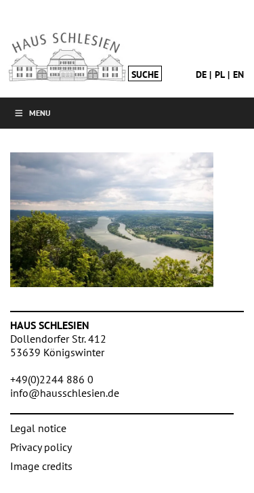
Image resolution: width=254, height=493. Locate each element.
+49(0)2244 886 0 (51, 379)
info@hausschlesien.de (64, 393)
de (201, 74)
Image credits (41, 466)
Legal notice (38, 428)
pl (220, 74)
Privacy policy (41, 447)
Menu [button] (40, 113)
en (238, 74)
